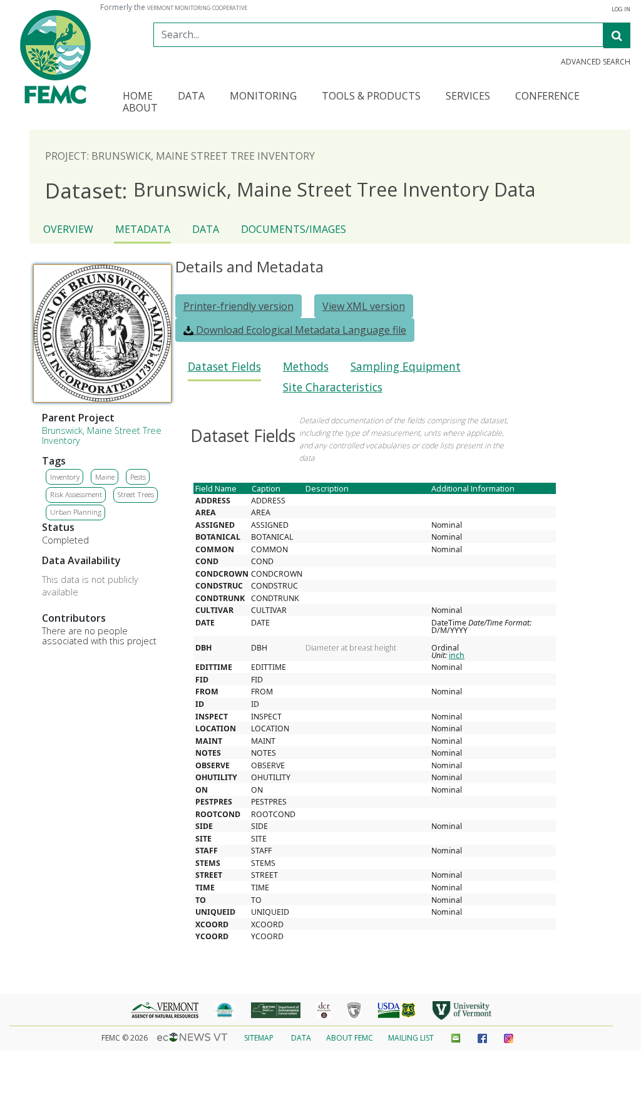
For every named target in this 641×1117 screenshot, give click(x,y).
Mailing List (411, 1037)
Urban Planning (75, 512)
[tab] (224, 370)
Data (205, 229)
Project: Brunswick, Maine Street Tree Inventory (180, 156)
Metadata (142, 229)
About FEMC (349, 1037)
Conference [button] (547, 97)
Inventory (64, 476)
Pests (138, 476)
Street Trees (136, 494)
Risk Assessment (76, 494)
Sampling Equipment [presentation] (406, 366)
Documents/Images (293, 229)
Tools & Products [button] (371, 97)
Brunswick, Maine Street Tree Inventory (102, 435)
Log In (621, 9)
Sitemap (259, 1037)
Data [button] (191, 97)
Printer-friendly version (238, 306)
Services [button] (468, 97)
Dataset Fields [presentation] (224, 366)
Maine (105, 476)
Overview (68, 229)
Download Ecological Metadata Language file (299, 330)
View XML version (363, 306)
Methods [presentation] (306, 366)
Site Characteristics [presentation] (332, 387)
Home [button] (138, 97)
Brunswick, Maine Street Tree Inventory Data (290, 190)
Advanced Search (595, 62)
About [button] (140, 109)
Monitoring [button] (263, 97)
